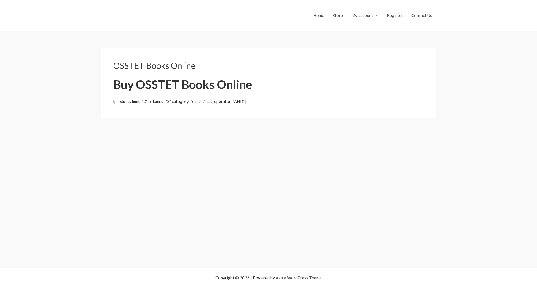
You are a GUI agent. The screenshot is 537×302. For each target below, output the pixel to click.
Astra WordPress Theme (299, 277)
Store (338, 15)
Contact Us (421, 15)
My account (362, 15)
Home (318, 15)
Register (395, 15)
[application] (375, 15)
